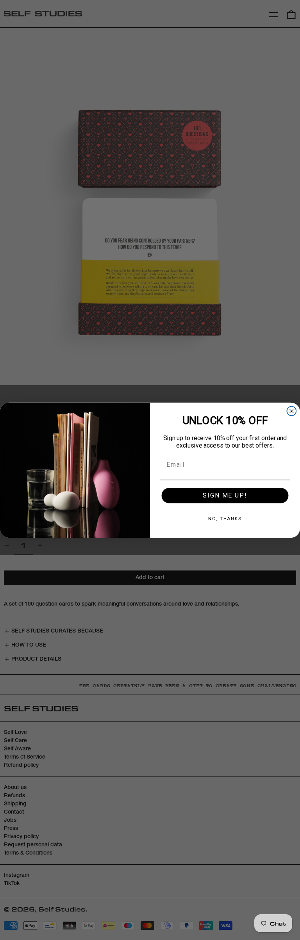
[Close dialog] (291, 411)
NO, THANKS (225, 518)
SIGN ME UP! (225, 495)
